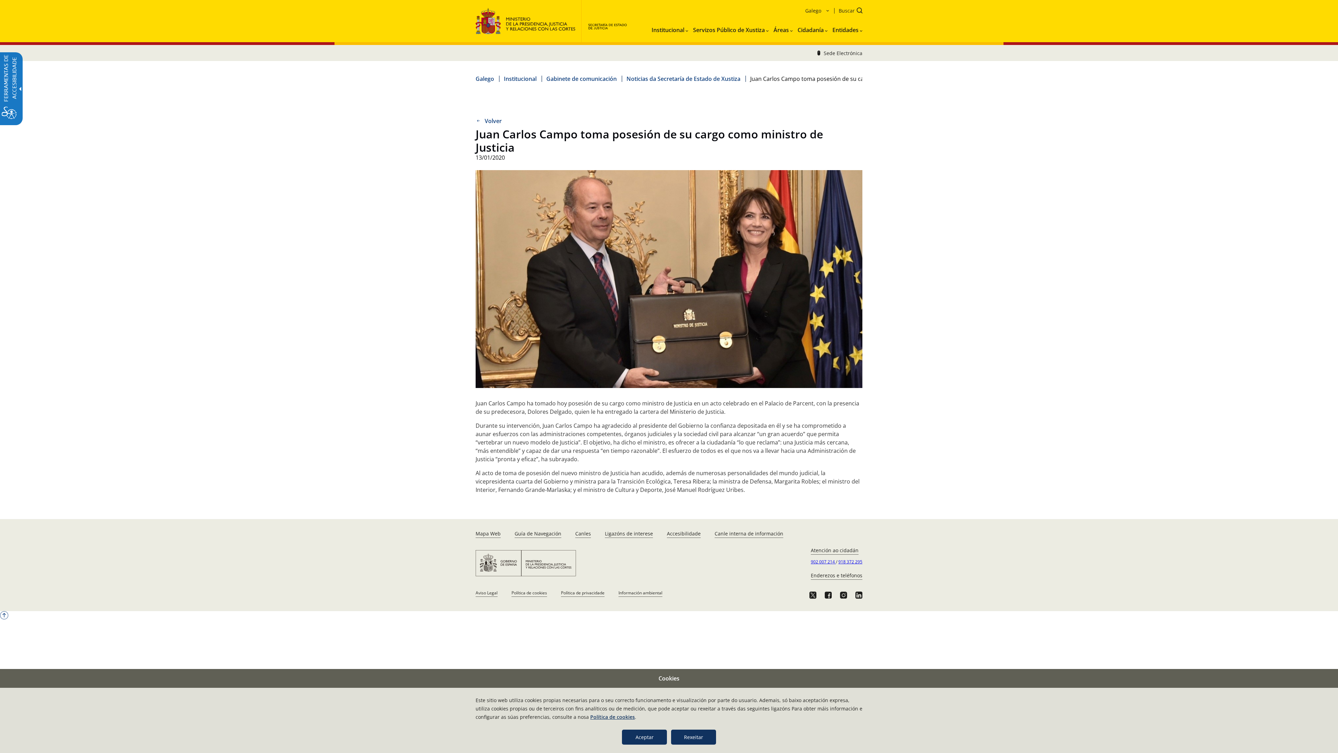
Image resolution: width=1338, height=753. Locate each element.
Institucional (520, 79)
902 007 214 (823, 562)
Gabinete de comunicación (581, 79)
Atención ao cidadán (835, 550)
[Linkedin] (859, 595)
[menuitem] (670, 28)
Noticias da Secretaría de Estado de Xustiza (683, 79)
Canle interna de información (749, 533)
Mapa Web (488, 533)
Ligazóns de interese (629, 533)
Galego (485, 79)
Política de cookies (529, 593)
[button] (848, 11)
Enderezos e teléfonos (836, 575)
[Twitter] (813, 595)
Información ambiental (640, 593)
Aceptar (645, 737)
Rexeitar (693, 737)
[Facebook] (828, 595)
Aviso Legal (487, 593)
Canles (583, 533)
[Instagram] (843, 595)
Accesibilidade (684, 533)
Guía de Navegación (538, 533)
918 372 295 (850, 562)
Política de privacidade (583, 593)
